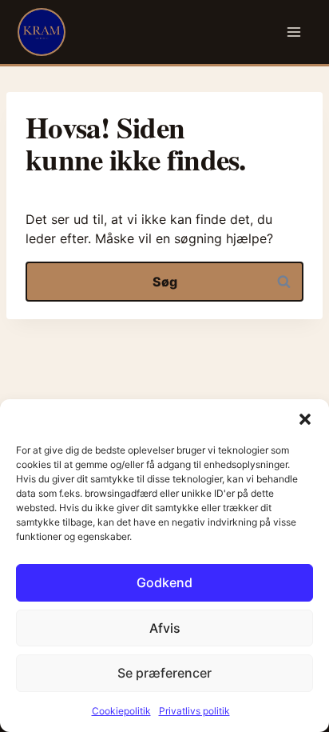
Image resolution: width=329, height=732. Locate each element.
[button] (305, 419)
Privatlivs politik (194, 711)
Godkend (164, 582)
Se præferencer (164, 673)
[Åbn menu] (294, 32)
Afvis (164, 628)
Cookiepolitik (121, 711)
